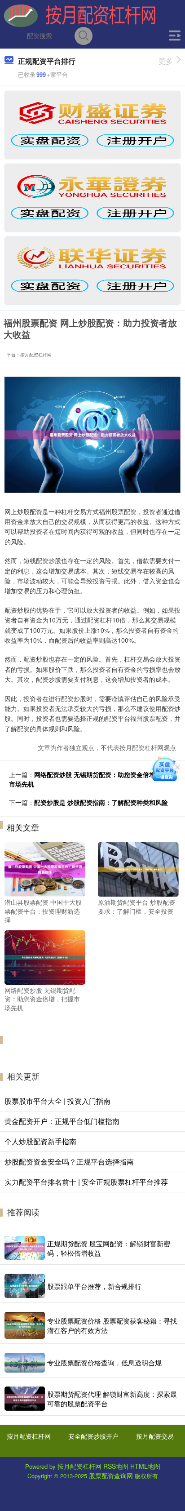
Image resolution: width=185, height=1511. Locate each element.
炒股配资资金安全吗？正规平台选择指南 (69, 1161)
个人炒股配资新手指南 (40, 1141)
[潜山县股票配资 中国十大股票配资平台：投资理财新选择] (44, 868)
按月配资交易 (155, 1435)
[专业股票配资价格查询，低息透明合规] (24, 1362)
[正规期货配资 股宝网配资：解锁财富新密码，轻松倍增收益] (24, 1248)
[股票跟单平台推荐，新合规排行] (24, 1286)
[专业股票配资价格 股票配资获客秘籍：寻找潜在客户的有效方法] (24, 1325)
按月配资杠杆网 (29, 1435)
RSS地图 (115, 1466)
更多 (166, 61)
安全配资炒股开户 (93, 1435)
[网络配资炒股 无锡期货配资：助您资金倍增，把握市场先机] (44, 956)
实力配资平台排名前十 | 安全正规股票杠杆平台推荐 (86, 1182)
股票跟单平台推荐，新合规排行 (94, 1286)
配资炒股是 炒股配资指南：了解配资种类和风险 (101, 802)
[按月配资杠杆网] (79, 14)
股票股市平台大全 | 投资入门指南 (57, 1101)
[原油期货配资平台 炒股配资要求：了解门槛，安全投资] (138, 868)
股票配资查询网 (111, 1475)
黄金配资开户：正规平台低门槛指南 (61, 1121)
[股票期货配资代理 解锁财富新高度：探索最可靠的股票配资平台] (24, 1399)
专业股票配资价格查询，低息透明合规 (104, 1362)
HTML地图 (145, 1466)
